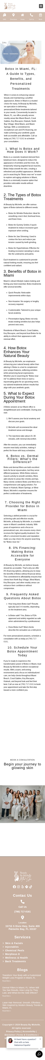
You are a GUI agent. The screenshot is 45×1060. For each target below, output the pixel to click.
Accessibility (29, 1031)
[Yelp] (23, 887)
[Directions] (27, 887)
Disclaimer (10, 1035)
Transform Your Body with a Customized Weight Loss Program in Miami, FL (21, 976)
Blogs (22, 970)
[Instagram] (18, 887)
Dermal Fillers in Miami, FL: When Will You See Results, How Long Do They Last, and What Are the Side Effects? (20, 990)
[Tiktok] (31, 887)
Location (22, 923)
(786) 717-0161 (17, 139)
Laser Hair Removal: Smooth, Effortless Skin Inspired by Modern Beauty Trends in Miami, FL (22, 1005)
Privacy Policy (13, 1031)
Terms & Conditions (27, 1035)
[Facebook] (14, 887)
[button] (41, 6)
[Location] (22, 917)
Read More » (6, 981)
